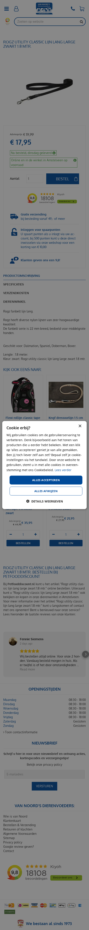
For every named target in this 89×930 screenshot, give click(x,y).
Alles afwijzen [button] (46, 491)
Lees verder (63, 470)
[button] (44, 501)
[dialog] (44, 465)
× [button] (79, 426)
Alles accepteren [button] (46, 480)
